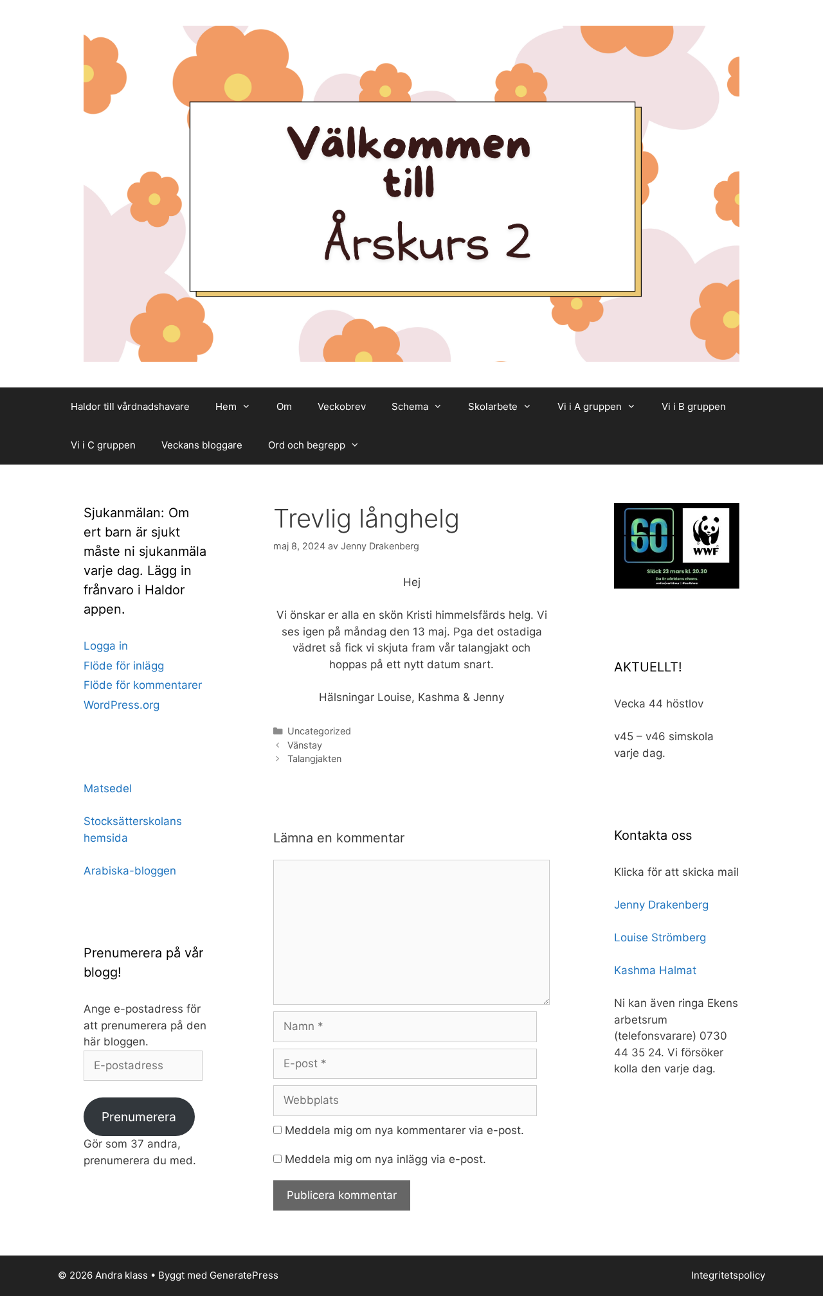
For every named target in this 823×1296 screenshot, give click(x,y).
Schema (410, 406)
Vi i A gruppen (589, 406)
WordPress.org (121, 704)
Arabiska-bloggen (130, 870)
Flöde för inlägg (124, 665)
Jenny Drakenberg (661, 904)
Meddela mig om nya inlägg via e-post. (385, 1159)
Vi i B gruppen (694, 406)
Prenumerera (139, 1116)
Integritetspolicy (728, 1275)
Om (284, 406)
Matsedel (108, 788)
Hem (226, 406)
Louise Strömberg (660, 937)
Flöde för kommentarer (143, 685)
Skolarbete (493, 406)
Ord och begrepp (306, 445)
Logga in (106, 645)
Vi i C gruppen (103, 445)
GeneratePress (244, 1275)
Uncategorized (319, 730)
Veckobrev (342, 406)
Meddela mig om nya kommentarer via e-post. (404, 1130)
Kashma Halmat (655, 970)
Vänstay (304, 745)
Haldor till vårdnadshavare (130, 406)
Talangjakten (314, 758)
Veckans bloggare (201, 445)
